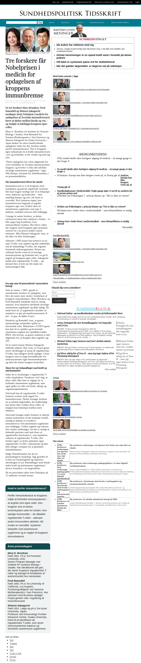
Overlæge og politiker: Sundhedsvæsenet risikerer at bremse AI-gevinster (80, 391)
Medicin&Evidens (120, 22)
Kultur (80, 22)
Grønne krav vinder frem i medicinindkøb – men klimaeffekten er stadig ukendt (93, 222)
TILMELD (59, 301)
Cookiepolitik (125, 2)
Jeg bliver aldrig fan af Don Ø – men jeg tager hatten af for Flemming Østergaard (85, 354)
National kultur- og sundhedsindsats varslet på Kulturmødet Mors (77, 278)
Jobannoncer (84, 2)
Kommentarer (97, 22)
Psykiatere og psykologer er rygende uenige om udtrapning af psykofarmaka (81, 89)
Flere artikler (127, 227)
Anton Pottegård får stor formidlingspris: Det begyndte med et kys (77, 115)
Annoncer (68, 2)
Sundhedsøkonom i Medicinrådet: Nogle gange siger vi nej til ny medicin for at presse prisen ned (94, 192)
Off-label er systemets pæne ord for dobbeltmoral (85, 62)
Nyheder (65, 22)
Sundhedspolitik (27, 102)
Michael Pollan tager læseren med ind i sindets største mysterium (84, 342)
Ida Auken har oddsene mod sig (75, 45)
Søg (137, 2)
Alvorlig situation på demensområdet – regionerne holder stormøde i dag (80, 102)
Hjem (51, 22)
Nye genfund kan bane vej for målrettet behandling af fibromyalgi (77, 141)
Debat (56, 377)
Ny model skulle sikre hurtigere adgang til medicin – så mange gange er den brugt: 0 (94, 170)
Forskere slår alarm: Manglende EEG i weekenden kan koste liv (76, 128)
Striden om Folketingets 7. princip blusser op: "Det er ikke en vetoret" (91, 206)
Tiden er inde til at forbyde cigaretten (67, 404)
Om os (56, 2)
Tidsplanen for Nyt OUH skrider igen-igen (68, 262)
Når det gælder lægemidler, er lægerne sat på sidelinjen (89, 66)
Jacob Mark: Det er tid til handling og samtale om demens (74, 430)
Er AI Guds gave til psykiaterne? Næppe (67, 417)
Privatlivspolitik (104, 2)
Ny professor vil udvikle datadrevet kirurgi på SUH (93, 499)
